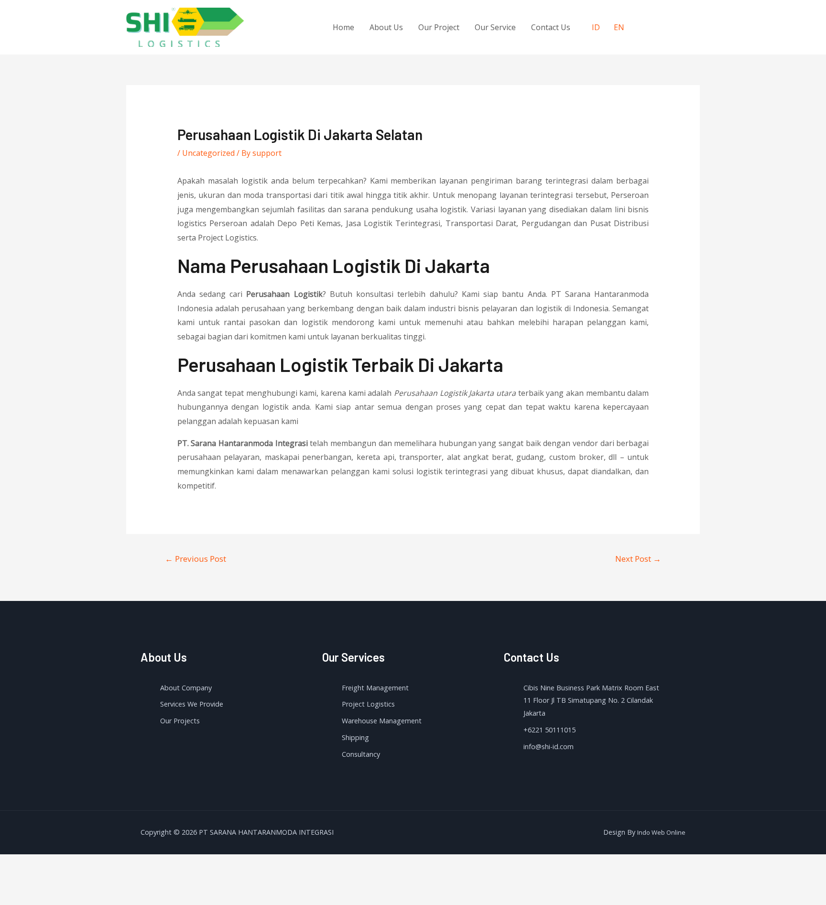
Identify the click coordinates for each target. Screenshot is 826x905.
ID (596, 27)
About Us (386, 27)
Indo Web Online (661, 832)
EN (619, 27)
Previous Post (195, 558)
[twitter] (664, 26)
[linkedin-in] (683, 26)
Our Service (495, 27)
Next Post (638, 558)
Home (343, 27)
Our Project (438, 27)
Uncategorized (208, 153)
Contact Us (550, 27)
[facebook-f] (644, 26)
